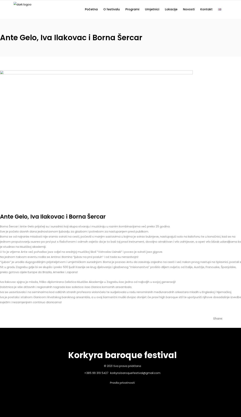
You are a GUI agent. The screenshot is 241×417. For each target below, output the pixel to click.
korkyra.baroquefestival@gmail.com (135, 373)
